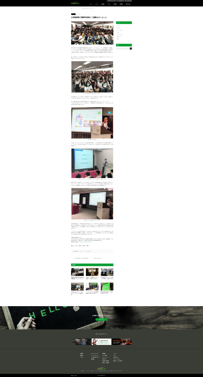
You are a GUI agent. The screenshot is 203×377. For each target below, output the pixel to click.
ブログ (118, 32)
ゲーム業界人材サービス (95, 357)
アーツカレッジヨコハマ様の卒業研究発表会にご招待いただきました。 (92, 293)
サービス (108, 4)
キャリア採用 (104, 355)
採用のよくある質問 (105, 362)
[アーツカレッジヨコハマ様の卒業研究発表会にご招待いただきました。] (92, 287)
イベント (73, 14)
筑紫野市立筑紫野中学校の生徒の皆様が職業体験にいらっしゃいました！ (77, 278)
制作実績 (115, 4)
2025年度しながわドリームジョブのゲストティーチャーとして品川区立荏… (77, 293)
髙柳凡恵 (77, 251)
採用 (117, 38)
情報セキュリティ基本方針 (117, 360)
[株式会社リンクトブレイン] (75, 3)
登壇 (89, 251)
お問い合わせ (128, 4)
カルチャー (119, 27)
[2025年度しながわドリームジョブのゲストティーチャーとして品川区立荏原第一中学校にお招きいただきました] (77, 287)
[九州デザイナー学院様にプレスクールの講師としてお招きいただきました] (92, 272)
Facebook (74, 375)
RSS (75, 375)
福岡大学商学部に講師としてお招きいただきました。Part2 (107, 293)
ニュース (96, 4)
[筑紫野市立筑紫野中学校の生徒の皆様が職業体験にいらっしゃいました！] (77, 272)
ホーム (91, 4)
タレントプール (104, 357)
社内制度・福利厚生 (105, 360)
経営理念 (81, 355)
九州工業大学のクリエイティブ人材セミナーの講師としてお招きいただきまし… (107, 279)
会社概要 (102, 4)
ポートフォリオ (119, 34)
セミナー (87, 251)
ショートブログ (119, 30)
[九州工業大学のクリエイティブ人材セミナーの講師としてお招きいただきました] (107, 272)
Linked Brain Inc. (102, 375)
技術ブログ (119, 36)
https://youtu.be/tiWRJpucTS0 (85, 241)
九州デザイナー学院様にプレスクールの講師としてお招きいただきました (92, 278)
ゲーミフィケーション (95, 355)
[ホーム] (71, 6)
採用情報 (121, 4)
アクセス (81, 357)
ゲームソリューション (95, 353)
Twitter (72, 375)
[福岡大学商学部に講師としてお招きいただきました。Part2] (107, 287)
